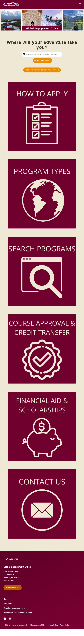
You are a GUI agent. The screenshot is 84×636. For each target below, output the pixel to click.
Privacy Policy (52, 625)
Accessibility (65, 625)
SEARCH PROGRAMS (42, 60)
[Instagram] (10, 618)
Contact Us (11, 587)
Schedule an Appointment (14, 608)
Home (6, 599)
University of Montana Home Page (18, 612)
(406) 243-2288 (9, 580)
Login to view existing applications (42, 70)
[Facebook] (5, 618)
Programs (8, 603)
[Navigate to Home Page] (11, 4)
